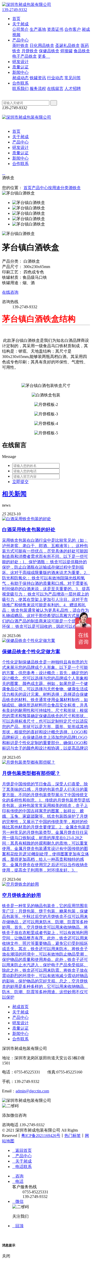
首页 (16, 18)
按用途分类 (58, 188)
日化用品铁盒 (42, 45)
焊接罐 (66, 51)
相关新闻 (14, 493)
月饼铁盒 (29, 51)
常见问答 (72, 78)
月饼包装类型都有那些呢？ (31, 773)
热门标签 (72, 1135)
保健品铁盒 (49, 51)
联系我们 (20, 88)
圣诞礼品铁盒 (67, 45)
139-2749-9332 (14, 9)
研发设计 (20, 61)
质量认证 (20, 67)
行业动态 (55, 78)
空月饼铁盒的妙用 (21, 895)
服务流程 (38, 88)
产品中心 (20, 40)
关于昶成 (20, 24)
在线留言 (55, 88)
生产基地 (38, 29)
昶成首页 (20, 1006)
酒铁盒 (74, 188)
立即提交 (20, 481)
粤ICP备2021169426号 (40, 1135)
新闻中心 (20, 72)
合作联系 (20, 83)
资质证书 (55, 29)
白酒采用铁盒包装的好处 (28, 529)
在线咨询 (10, 292)
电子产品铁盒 (24, 56)
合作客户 (72, 29)
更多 (44, 56)
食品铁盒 (82, 51)
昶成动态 (20, 78)
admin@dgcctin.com (32, 1091)
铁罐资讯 (38, 78)
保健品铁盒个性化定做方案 (31, 651)
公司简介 (20, 29)
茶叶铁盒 (20, 45)
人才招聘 (72, 88)
